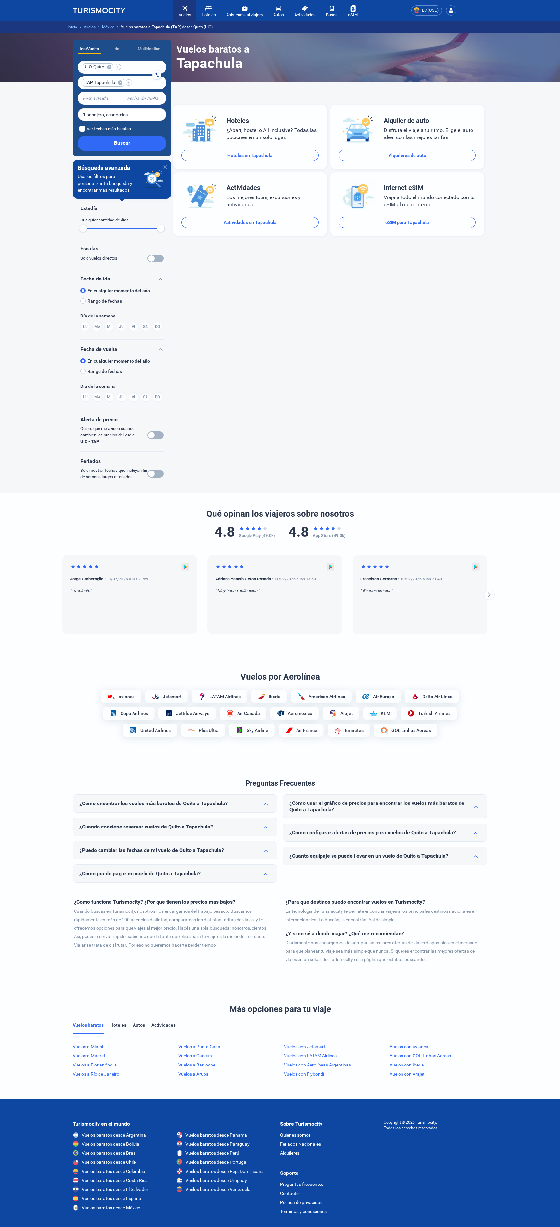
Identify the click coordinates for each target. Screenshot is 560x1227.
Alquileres (289, 1153)
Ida (116, 48)
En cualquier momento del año (119, 290)
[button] (451, 10)
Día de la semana (98, 315)
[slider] (83, 228)
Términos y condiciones (303, 1211)
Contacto (289, 1193)
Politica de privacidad (301, 1202)
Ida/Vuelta (89, 48)
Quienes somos (295, 1135)
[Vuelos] (99, 10)
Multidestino (149, 48)
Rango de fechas (105, 301)
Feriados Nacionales (300, 1144)
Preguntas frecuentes (301, 1184)
